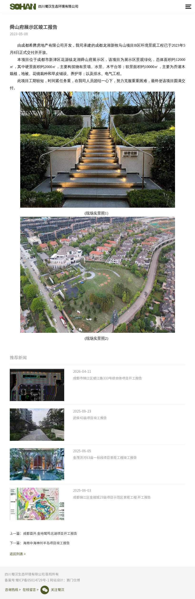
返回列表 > (18, 554)
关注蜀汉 (53, 589)
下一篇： (40, 543)
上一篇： (43, 533)
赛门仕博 (73, 580)
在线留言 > (31, 589)
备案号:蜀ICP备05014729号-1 (27, 580)
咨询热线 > (13, 589)
